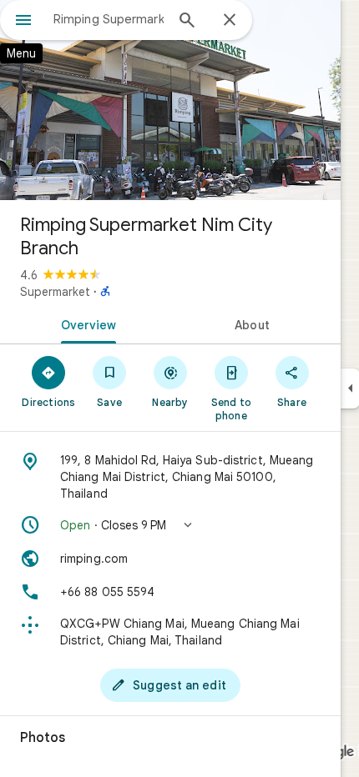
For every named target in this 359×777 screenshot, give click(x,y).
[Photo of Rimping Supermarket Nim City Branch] (170, 100)
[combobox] (108, 19)
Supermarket (55, 291)
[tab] (85, 323)
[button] (170, 525)
